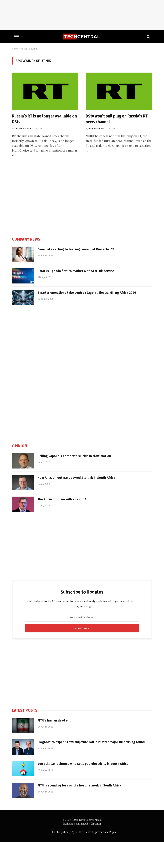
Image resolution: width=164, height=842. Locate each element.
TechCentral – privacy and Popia (97, 832)
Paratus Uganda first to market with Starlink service (76, 271)
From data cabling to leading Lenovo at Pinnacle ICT (76, 249)
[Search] (148, 36)
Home (15, 48)
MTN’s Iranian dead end (54, 720)
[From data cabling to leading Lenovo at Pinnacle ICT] (23, 254)
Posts (24, 48)
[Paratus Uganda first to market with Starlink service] (23, 275)
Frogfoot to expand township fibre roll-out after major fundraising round (91, 742)
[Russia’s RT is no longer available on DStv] (45, 91)
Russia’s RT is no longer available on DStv (44, 118)
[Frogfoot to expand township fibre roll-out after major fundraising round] (23, 747)
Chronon (96, 823)
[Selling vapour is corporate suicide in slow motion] (23, 461)
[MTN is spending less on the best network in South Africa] (23, 790)
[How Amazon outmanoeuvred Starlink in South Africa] (23, 482)
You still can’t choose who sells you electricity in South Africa (83, 764)
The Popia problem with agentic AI (63, 499)
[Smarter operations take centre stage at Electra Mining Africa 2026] (23, 297)
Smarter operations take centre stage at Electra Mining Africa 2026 (87, 292)
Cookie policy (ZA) (63, 832)
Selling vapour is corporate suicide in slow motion (74, 456)
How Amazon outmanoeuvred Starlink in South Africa (76, 478)
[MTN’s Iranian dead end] (23, 725)
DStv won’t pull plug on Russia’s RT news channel (117, 118)
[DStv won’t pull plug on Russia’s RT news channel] (119, 91)
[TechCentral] (82, 36)
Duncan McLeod (23, 128)
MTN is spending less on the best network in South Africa (79, 785)
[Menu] (16, 36)
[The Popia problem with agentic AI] (23, 504)
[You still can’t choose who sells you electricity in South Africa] (23, 768)
